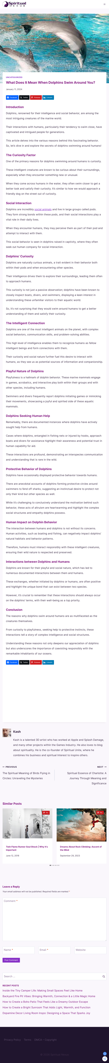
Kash (17, 731)
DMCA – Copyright (45, 1039)
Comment (11, 901)
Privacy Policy (12, 1039)
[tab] (50, 865)
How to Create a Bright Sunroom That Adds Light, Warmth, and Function (46, 1007)
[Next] (103, 836)
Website (81, 950)
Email (44, 950)
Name (8, 950)
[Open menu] (104, 4)
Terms (27, 1039)
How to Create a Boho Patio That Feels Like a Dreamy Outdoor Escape (45, 1001)
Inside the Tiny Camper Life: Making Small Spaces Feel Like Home (42, 990)
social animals (43, 209)
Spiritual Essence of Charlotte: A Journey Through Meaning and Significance (86, 775)
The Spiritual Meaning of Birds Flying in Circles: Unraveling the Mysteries (26, 773)
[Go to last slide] (6, 836)
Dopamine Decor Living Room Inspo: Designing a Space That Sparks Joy (46, 1013)
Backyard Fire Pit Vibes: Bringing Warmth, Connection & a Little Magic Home (49, 996)
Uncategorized (14, 77)
